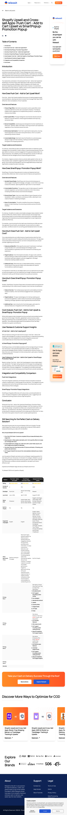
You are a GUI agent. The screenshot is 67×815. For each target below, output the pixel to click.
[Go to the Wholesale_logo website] (22, 756)
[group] (15, 724)
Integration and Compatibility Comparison (15, 60)
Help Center (37, 789)
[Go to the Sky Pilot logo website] (39, 756)
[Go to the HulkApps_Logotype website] (22, 764)
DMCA (50, 789)
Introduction (8, 45)
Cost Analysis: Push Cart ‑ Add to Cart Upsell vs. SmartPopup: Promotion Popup (23, 56)
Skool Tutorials (38, 793)
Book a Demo (24, 682)
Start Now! (57, 56)
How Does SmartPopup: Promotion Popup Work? (16, 50)
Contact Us (37, 786)
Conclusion (7, 62)
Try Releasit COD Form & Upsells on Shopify (13, 470)
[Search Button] (51, 2)
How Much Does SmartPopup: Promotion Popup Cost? (17, 54)
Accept (45, 811)
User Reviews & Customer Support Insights (15, 58)
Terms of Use (52, 786)
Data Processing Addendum (53, 797)
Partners (46, 2)
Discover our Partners (47, 9)
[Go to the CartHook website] (39, 763)
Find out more (57, 376)
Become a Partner (46, 6)
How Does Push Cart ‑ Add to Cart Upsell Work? (16, 47)
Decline (58, 811)
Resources (37, 2)
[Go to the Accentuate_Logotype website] (57, 756)
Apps (29, 2)
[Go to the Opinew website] (31, 756)
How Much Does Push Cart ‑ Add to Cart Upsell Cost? (17, 52)
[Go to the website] (31, 764)
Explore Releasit (41, 682)
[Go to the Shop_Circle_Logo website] (48, 756)
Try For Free (58, 2)
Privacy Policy (41, 807)
